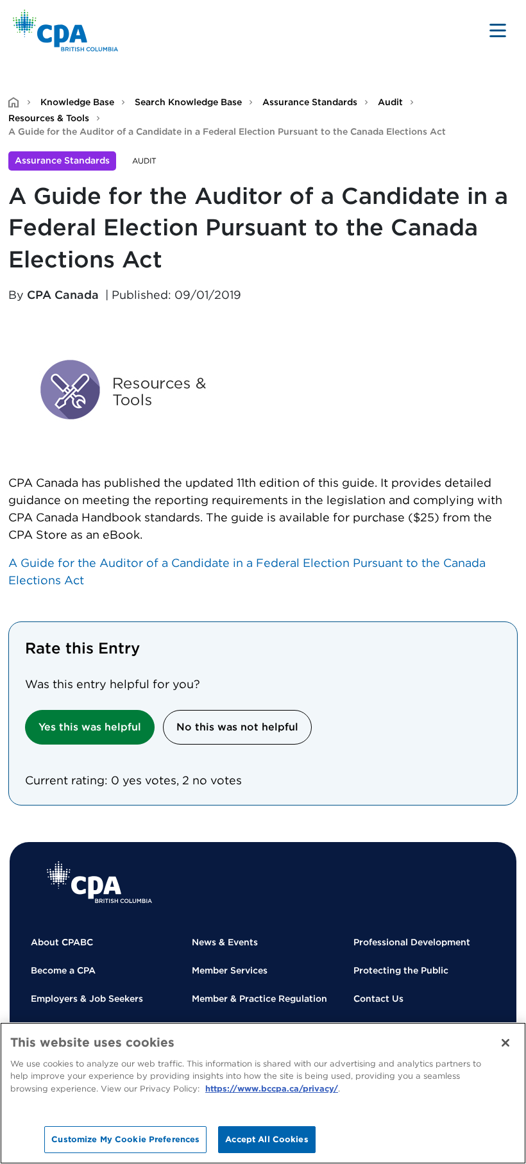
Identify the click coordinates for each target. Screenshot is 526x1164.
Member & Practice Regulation (259, 998)
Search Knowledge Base (188, 102)
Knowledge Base (77, 102)
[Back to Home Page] (66, 30)
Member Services (229, 970)
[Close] (505, 1043)
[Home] (99, 882)
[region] (263, 1093)
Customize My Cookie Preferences (125, 1139)
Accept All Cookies (266, 1139)
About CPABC (62, 942)
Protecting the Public (400, 970)
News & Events (225, 942)
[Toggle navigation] (497, 30)
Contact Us (378, 998)
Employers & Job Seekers (87, 998)
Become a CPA (63, 970)
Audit (390, 102)
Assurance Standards (309, 102)
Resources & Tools (48, 118)
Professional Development (411, 942)
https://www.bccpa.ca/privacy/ (271, 1088)
